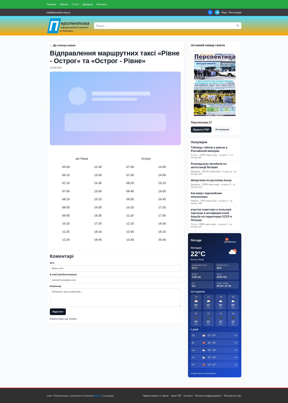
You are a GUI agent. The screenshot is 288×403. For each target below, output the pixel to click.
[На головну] (68, 26)
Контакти (101, 4)
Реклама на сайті (232, 396)
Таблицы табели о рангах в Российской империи (209, 149)
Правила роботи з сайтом (155, 396)
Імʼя (52, 262)
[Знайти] (237, 25)
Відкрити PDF (201, 129)
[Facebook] (210, 12)
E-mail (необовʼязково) (63, 274)
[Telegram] (217, 12)
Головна (51, 4)
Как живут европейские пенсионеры (206, 195)
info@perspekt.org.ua (58, 12)
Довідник (88, 4)
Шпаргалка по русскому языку (211, 180)
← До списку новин (63, 45)
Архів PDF (176, 396)
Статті (75, 4)
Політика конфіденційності (208, 396)
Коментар (55, 286)
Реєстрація (235, 12)
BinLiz (97, 395)
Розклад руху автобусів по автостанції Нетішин (208, 165)
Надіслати (57, 311)
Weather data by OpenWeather (203, 373)
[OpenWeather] (230, 240)
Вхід (224, 12)
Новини (64, 4)
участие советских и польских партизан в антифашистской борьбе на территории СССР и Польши (211, 214)
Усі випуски (222, 129)
